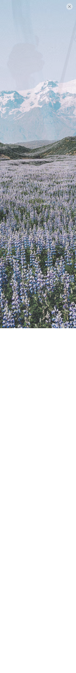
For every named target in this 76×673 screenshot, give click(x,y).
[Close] (69, 6)
